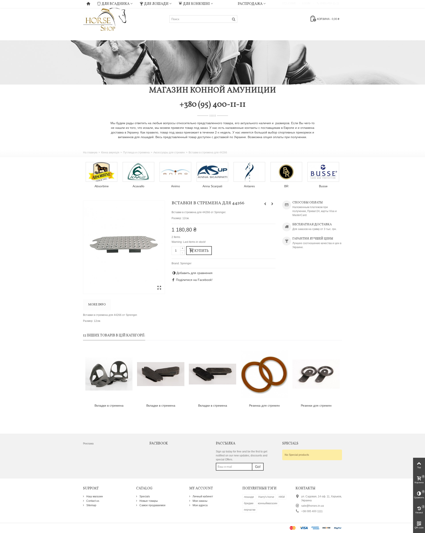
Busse (323, 186)
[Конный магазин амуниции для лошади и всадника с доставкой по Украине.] (104, 18)
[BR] (286, 172)
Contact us (92, 500)
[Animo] (175, 172)
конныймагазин (267, 503)
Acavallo (138, 186)
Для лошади (156, 4)
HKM (282, 496)
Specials (144, 496)
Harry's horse (266, 496)
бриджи (248, 503)
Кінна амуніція (110, 152)
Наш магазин (94, 496)
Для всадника (115, 4)
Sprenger (185, 263)
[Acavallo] (138, 172)
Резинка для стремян (264, 405)
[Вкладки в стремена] (109, 374)
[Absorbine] (101, 172)
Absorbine (102, 186)
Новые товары (148, 500)
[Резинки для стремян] (316, 374)
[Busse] (323, 172)
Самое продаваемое (152, 505)
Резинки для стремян (316, 405)
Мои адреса (200, 505)
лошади (249, 496)
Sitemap (91, 505)
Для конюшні (196, 4)
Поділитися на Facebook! (194, 280)
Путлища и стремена (136, 152)
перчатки (249, 509)
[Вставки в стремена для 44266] (124, 247)
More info (97, 305)
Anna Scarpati (212, 186)
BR (286, 186)
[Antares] (249, 172)
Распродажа (250, 4)
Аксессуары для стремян (169, 152)
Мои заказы (199, 500)
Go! (258, 467)
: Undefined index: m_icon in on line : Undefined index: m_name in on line (225, 3)
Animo (175, 186)
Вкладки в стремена (109, 405)
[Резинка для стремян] (264, 374)
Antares (249, 186)
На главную (90, 152)
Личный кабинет (202, 496)
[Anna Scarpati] (212, 172)
